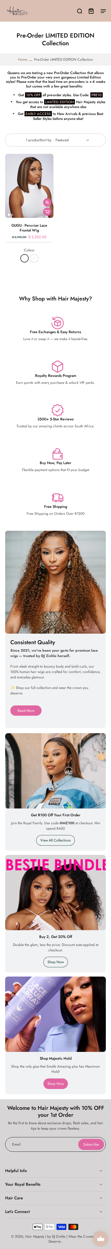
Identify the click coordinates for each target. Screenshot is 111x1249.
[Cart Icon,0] (91, 11)
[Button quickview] (47, 202)
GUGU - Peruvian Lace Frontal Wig (29, 228)
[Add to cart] (47, 212)
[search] (79, 11)
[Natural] (24, 258)
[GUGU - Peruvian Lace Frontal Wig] (29, 186)
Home (22, 59)
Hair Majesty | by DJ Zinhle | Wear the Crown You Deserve (62, 1239)
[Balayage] (34, 258)
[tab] (9, 215)
